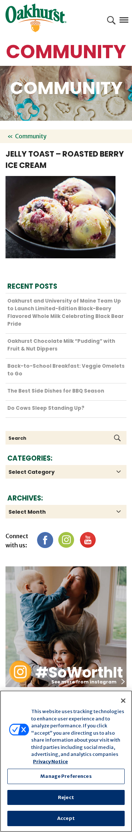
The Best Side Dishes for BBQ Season (55, 390)
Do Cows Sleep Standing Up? (45, 408)
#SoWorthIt (79, 672)
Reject (66, 797)
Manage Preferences (65, 776)
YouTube (87, 540)
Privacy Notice (50, 761)
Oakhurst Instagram (20, 671)
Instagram (66, 540)
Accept (66, 818)
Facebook (45, 540)
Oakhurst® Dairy (36, 18)
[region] (66, 761)
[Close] (123, 701)
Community (31, 136)
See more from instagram (84, 682)
